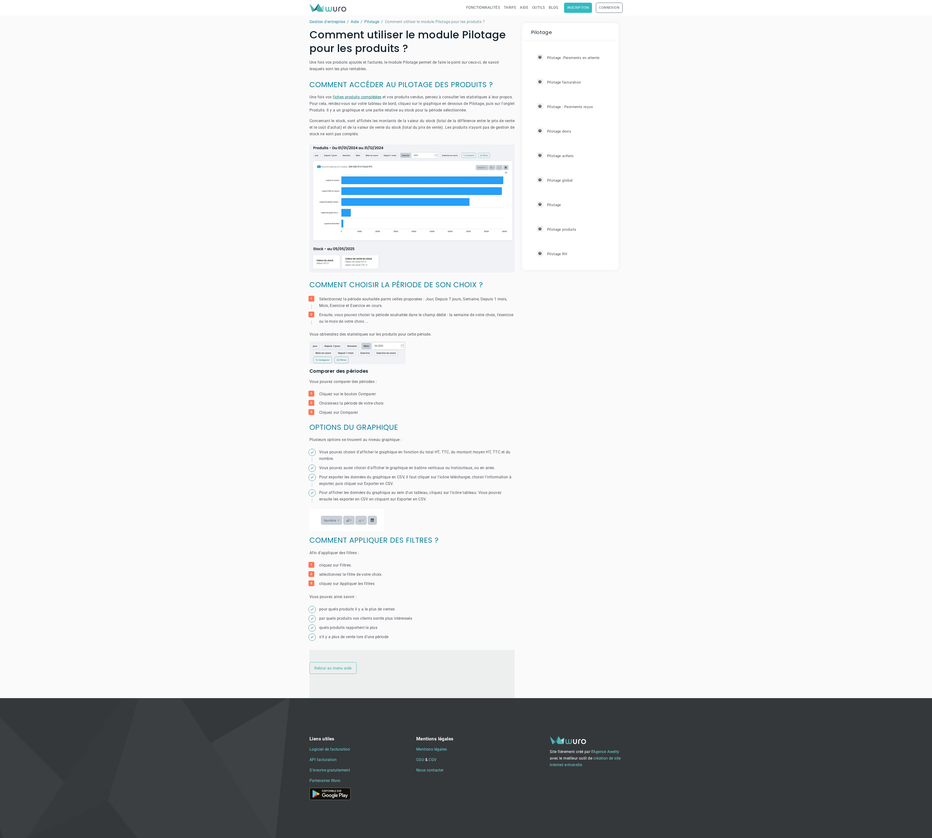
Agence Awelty (606, 751)
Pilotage (371, 21)
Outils (538, 7)
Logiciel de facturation (329, 749)
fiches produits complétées (357, 97)
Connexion (609, 8)
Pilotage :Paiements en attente (573, 58)
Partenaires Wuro (324, 780)
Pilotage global (560, 180)
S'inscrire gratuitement (329, 770)
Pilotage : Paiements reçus (570, 107)
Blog (553, 7)
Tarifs (510, 7)
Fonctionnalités (483, 7)
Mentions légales (431, 749)
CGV (432, 759)
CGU (420, 759)
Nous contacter (430, 770)
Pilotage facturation (564, 82)
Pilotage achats (560, 156)
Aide (524, 7)
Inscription (578, 8)
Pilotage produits (561, 229)
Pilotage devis (559, 131)
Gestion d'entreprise (327, 21)
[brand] (328, 7)
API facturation (323, 759)
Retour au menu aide (333, 668)
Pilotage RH (557, 254)
